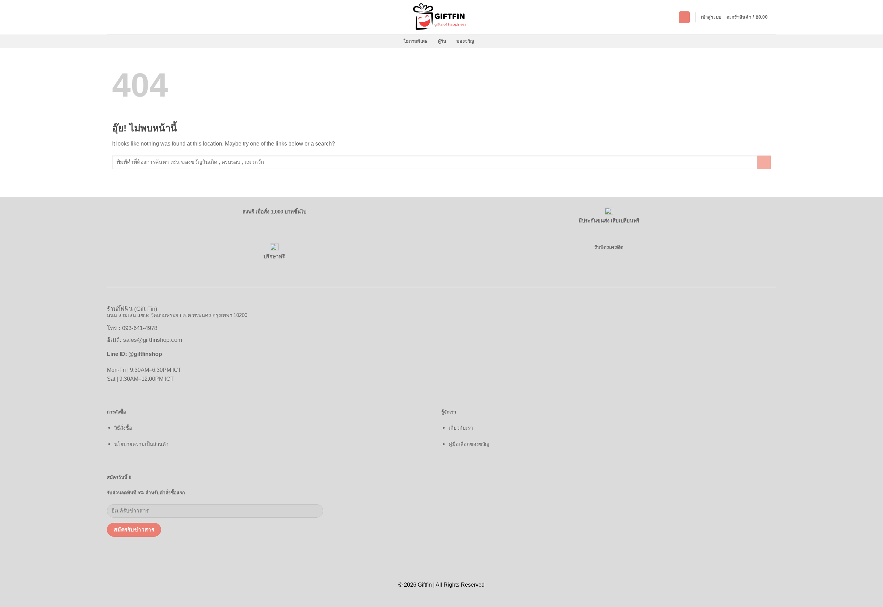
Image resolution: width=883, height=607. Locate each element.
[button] (684, 17)
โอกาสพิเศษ (416, 41)
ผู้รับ (442, 41)
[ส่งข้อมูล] (764, 162)
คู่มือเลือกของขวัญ (469, 444)
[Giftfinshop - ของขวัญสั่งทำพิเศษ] (441, 17)
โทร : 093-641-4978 (132, 328)
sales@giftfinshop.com (152, 340)
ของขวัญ (465, 41)
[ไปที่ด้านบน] (868, 597)
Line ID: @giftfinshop (134, 354)
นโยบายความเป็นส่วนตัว (141, 444)
